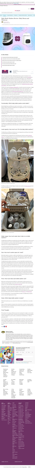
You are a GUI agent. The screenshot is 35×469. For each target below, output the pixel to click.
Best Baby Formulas (21, 412)
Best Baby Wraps (21, 416)
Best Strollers (20, 433)
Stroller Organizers (14, 454)
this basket (29, 77)
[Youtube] (12, 463)
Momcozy (24, 291)
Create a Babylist (4, 405)
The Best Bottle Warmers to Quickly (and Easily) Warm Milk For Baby (5, 383)
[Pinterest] (8, 463)
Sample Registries (10, 15)
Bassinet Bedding (14, 414)
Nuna (13, 448)
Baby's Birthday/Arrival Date (20, 350)
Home (1, 15)
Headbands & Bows (15, 437)
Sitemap (26, 419)
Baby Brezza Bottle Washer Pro (17, 91)
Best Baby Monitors (21, 415)
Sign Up (19, 359)
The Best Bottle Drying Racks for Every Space (29, 371)
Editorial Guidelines (27, 421)
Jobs (8, 421)
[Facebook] (6, 463)
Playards (13, 449)
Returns (26, 408)
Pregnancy (15, 15)
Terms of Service (24, 362)
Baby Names (30, 15)
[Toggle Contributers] (33, 22)
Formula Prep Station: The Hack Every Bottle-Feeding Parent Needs (21, 372)
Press (8, 423)
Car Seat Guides (21, 405)
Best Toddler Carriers (21, 435)
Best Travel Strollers (21, 442)
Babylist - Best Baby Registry (17, 11)
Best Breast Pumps (21, 421)
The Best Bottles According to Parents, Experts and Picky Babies (21, 392)
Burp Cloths (14, 422)
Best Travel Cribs (21, 441)
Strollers (13, 455)
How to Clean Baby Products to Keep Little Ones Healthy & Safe (5, 392)
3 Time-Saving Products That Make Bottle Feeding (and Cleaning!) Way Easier (13, 393)
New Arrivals (14, 404)
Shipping (26, 407)
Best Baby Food (21, 411)
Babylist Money (10, 407)
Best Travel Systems (21, 443)
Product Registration (28, 416)
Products (4, 15)
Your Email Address (19, 354)
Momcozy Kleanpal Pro (14, 87)
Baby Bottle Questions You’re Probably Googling (21, 382)
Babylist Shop (9, 410)
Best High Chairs (21, 427)
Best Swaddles (21, 434)
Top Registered (14, 409)
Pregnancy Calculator (21, 448)
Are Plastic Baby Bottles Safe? (29, 380)
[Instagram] (4, 463)
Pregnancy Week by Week (23, 15)
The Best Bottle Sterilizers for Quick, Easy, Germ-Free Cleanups (13, 372)
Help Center (26, 404)
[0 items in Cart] (33, 10)
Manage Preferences (17, 4)
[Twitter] (10, 463)
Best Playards (20, 429)
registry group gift (18, 284)
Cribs (13, 429)
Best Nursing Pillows (21, 428)
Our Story (9, 422)
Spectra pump (27, 186)
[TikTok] (2, 463)
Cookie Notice (27, 420)
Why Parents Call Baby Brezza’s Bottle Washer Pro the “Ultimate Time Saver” (5, 372)
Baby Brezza (29, 291)
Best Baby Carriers (21, 410)
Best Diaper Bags (21, 424)
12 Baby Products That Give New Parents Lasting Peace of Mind (29, 392)
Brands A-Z (13, 410)
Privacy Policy (16, 3)
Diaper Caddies (14, 432)
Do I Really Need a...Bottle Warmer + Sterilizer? (13, 382)
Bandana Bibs (14, 413)
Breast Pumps (14, 421)
